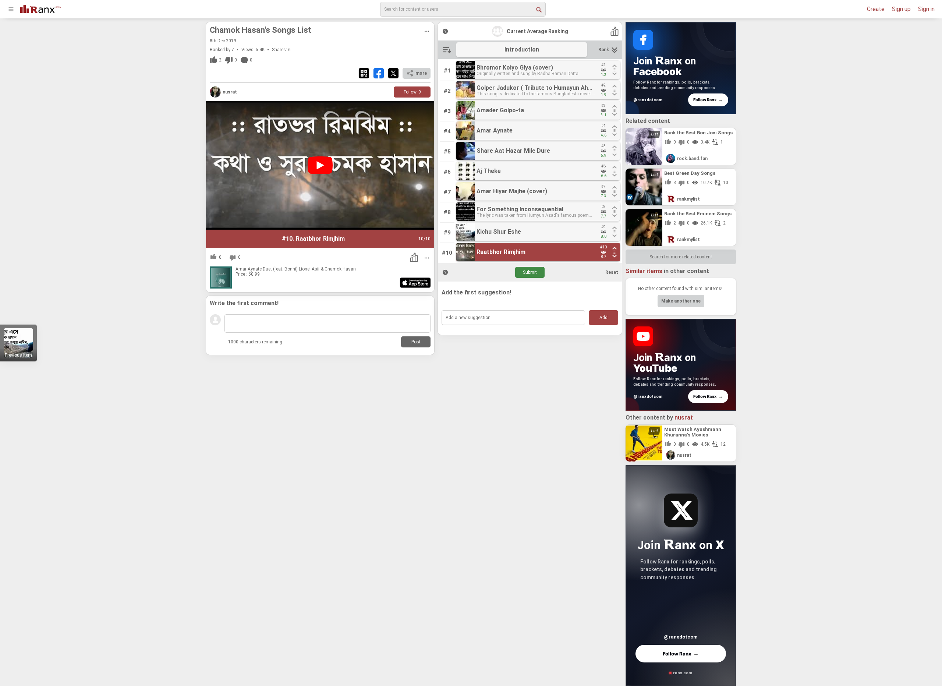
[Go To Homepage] (40, 8)
